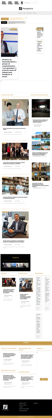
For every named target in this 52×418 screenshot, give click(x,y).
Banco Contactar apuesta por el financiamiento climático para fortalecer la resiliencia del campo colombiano (27, 356)
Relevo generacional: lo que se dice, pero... (40, 35)
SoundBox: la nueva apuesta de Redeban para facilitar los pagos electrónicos (17, 19)
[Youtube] (45, 3)
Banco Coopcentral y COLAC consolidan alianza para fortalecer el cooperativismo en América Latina (27, 378)
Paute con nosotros (23, 405)
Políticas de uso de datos (24, 408)
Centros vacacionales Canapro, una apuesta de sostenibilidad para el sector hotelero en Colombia (40, 153)
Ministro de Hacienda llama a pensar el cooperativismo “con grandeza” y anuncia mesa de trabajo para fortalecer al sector (9, 68)
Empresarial (39, 29)
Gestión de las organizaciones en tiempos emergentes (15, 22)
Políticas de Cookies (23, 410)
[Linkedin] (49, 3)
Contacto (21, 406)
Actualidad (13, 29)
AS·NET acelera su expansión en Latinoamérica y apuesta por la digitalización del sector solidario (13, 241)
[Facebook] (40, 3)
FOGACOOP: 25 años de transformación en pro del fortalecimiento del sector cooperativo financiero (40, 185)
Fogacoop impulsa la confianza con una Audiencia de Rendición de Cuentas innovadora (40, 121)
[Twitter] (43, 3)
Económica (5, 177)
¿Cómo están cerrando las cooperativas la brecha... (39, 47)
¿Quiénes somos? (22, 403)
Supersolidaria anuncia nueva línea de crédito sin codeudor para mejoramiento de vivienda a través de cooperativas (9, 377)
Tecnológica (5, 211)
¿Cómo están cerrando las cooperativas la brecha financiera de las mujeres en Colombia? (14, 163)
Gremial (4, 143)
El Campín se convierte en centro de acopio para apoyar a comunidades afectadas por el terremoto (9, 355)
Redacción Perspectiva (8, 132)
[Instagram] (47, 3)
